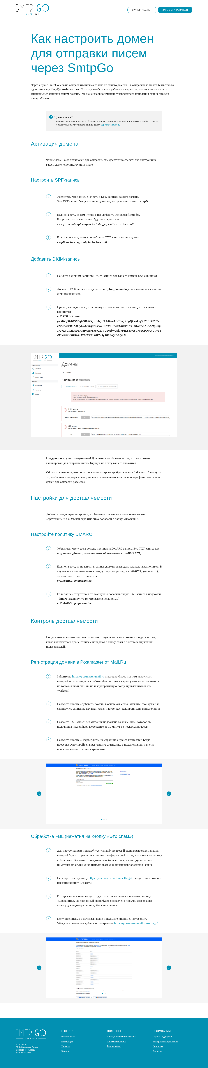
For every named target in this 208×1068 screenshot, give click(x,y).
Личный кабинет (142, 10)
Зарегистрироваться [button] (175, 10)
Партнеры (158, 1046)
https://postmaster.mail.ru (88, 676)
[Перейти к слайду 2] (104, 819)
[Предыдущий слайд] (39, 793)
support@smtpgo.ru (110, 124)
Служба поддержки (162, 1036)
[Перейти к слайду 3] (106, 819)
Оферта (65, 1051)
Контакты (157, 1051)
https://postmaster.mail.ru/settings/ (110, 878)
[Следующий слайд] (168, 793)
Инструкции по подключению (121, 1036)
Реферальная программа (165, 1041)
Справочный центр (116, 1041)
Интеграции (67, 1041)
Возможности (68, 1036)
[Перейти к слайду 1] (101, 819)
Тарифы (65, 1046)
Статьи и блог (114, 1046)
